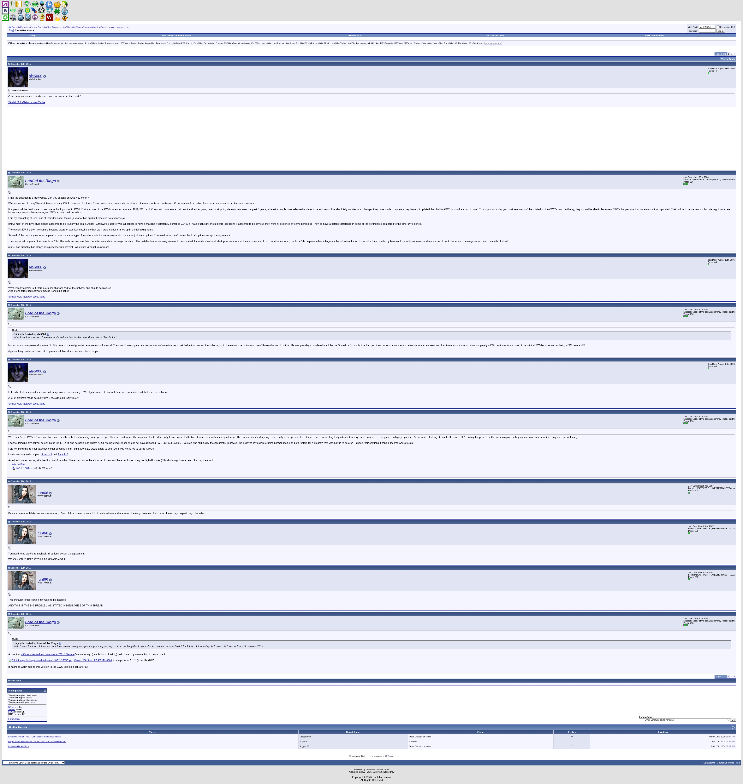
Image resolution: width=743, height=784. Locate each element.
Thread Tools (728, 59)
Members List (355, 35)
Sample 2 (63, 454)
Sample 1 (46, 454)
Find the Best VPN (495, 35)
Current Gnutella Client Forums (44, 27)
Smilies (11, 709)
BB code (12, 707)
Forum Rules (14, 719)
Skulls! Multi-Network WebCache (26, 102)
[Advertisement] (371, 138)
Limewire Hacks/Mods (18, 746)
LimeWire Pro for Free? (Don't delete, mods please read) (34, 737)
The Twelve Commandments (176, 35)
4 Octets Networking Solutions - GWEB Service (47, 654)
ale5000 (35, 76)
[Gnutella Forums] (35, 20)
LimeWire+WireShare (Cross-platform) (80, 27)
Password (692, 31)
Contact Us (709, 763)
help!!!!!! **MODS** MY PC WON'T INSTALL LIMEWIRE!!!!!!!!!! (37, 741)
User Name (693, 27)
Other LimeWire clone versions (114, 27)
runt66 (43, 493)
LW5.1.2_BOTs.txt (24, 468)
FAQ (32, 35)
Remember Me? (727, 27)
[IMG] (11, 712)
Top (738, 763)
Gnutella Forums (20, 27)
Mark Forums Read (654, 35)
